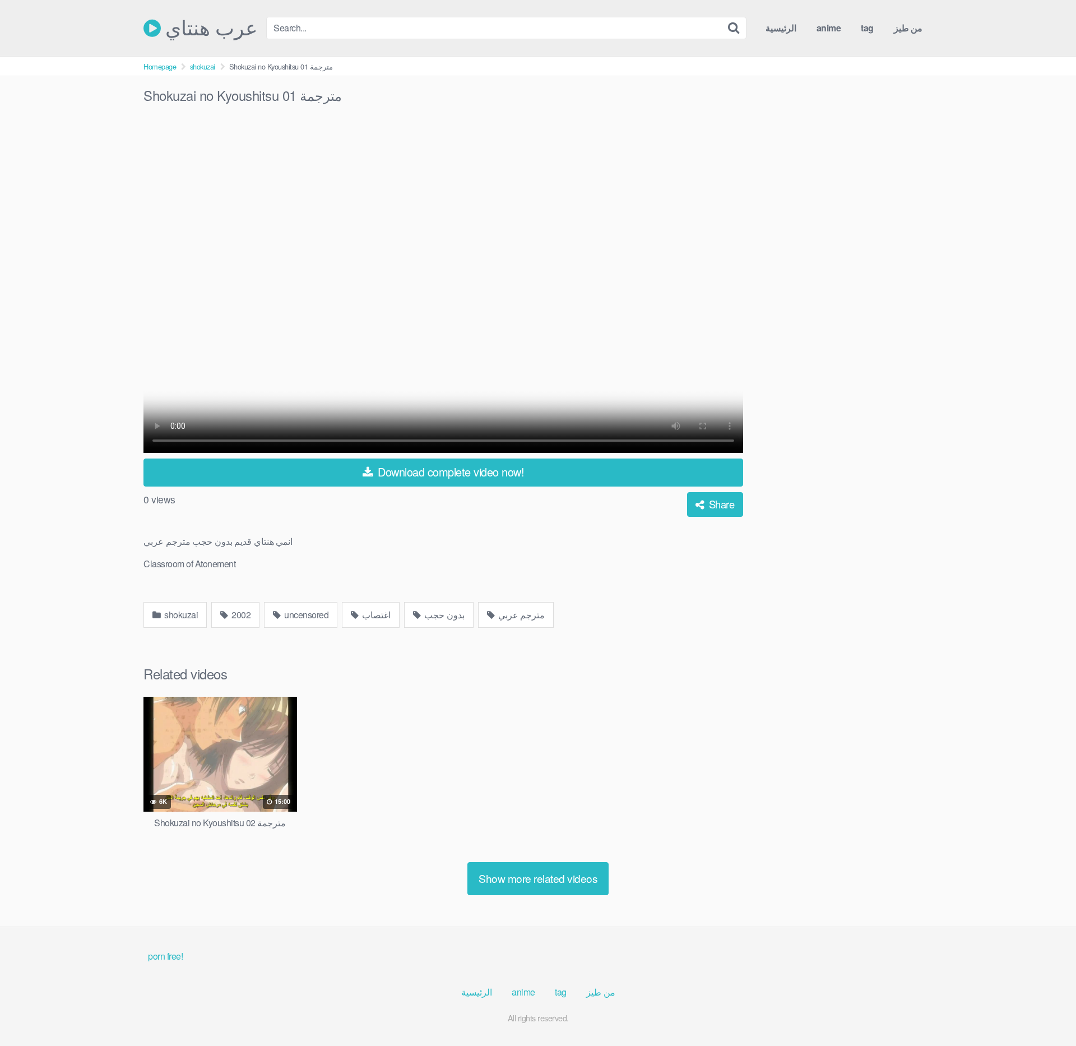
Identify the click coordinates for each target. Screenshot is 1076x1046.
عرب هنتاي (209, 28)
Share (720, 504)
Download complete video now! (450, 472)
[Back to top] (1045, 1010)
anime (829, 27)
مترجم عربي (520, 614)
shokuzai (202, 66)
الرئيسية (781, 27)
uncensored (305, 614)
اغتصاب (375, 614)
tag (867, 27)
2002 (240, 614)
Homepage (159, 66)
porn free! (165, 956)
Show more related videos (538, 878)
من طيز (908, 27)
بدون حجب (444, 614)
